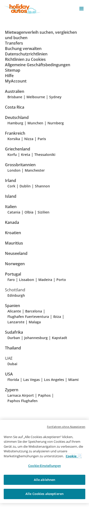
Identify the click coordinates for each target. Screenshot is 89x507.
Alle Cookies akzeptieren (44, 493)
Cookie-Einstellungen (44, 465)
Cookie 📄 (73, 456)
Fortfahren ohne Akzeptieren (66, 426)
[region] (44, 461)
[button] (81, 8)
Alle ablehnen (44, 479)
